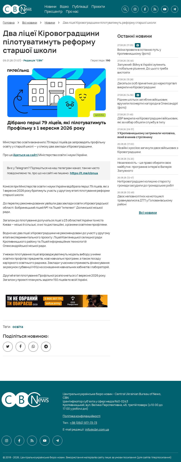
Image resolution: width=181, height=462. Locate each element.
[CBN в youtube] (164, 9)
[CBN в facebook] (144, 9)
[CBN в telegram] (174, 9)
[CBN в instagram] (135, 9)
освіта (18, 327)
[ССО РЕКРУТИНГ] (56, 301)
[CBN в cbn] (154, 9)
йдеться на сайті (25, 155)
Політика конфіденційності (81, 416)
